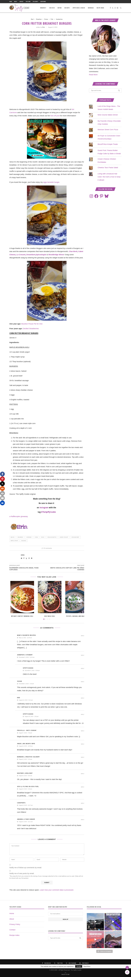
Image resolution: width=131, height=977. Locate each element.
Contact (21, 1)
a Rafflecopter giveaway (18, 516)
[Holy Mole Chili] (50, 597)
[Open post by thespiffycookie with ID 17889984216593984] (113, 939)
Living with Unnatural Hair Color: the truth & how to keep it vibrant (109, 177)
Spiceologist (41, 255)
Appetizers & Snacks (79, 8)
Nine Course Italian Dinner (108, 115)
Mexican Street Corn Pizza (108, 130)
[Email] (2, 498)
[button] (12, 600)
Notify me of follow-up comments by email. (25, 868)
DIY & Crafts (35, 1)
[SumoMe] (2, 503)
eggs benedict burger (51, 182)
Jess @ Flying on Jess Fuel (28, 786)
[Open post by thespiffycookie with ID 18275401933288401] (95, 939)
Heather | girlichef (25, 773)
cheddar (28, 537)
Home (10, 1)
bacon (12, 537)
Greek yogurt (64, 537)
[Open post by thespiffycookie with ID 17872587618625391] (113, 921)
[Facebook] (110, 8)
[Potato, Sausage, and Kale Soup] (77, 597)
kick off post (55, 116)
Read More (93, 75)
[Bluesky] (106, 196)
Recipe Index (43, 1)
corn (36, 537)
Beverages (91, 8)
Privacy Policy (14, 924)
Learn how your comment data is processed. (57, 890)
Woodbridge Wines (56, 255)
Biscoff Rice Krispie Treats (108, 144)
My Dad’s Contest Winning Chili (22, 616)
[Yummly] (2, 488)
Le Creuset (20, 255)
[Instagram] (115, 8)
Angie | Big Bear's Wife (26, 743)
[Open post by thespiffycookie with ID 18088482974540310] (95, 921)
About (15, 1)
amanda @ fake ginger (26, 819)
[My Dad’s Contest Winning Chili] (22, 597)
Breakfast (43, 8)
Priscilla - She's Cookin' (27, 730)
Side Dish (52, 8)
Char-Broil (73, 251)
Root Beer (28, 1)
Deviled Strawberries (31, 329)
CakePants (21, 803)
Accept (79, 966)
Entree (60, 8)
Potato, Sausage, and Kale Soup (77, 616)
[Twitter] (112, 8)
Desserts (67, 8)
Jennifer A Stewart (25, 655)
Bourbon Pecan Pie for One (31, 324)
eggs (42, 537)
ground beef (75, 537)
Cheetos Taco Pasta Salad (108, 168)
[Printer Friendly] (2, 493)
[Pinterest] (117, 8)
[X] (2, 483)
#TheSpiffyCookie (48, 511)
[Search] (121, 8)
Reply (82, 635)
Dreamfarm (30, 255)
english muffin (51, 537)
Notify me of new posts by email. (21, 873)
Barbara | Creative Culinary (28, 757)
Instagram (44, 507)
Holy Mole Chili (49, 616)
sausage (23, 540)
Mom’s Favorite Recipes (26, 635)
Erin (43, 27)
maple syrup (14, 540)
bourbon (20, 537)
